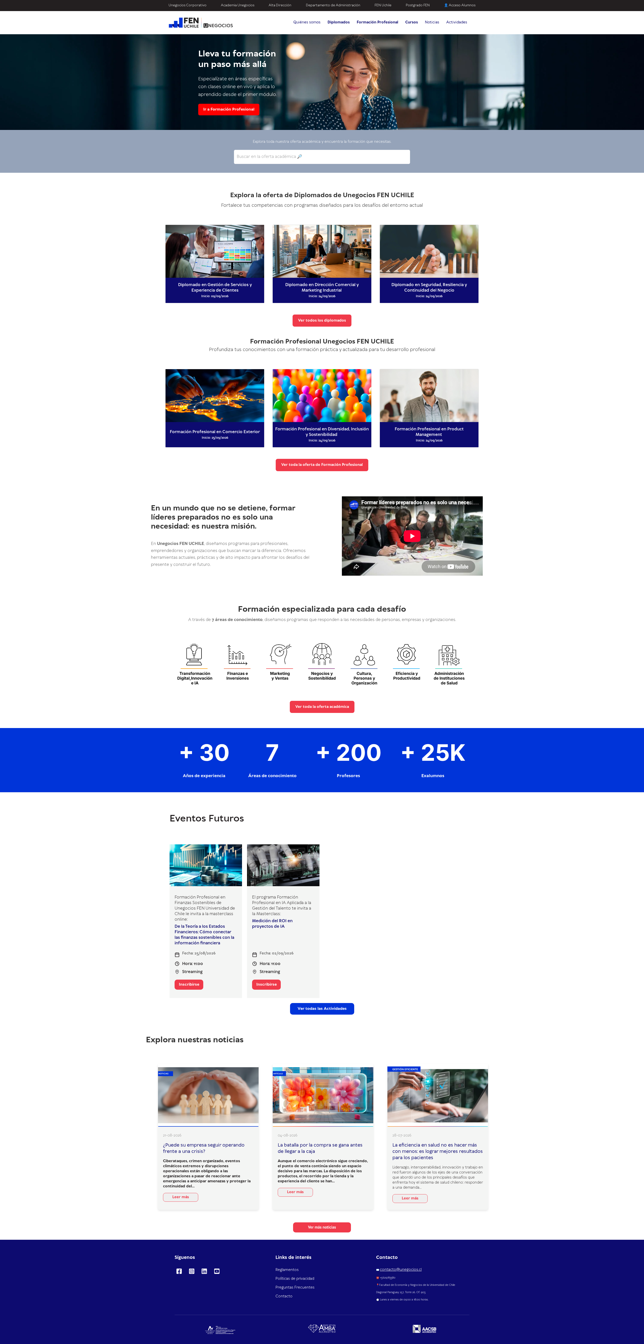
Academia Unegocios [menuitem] (237, 5)
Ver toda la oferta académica (322, 706)
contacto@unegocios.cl (401, 1269)
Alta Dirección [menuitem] (280, 5)
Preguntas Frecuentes (294, 1287)
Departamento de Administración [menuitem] (333, 5)
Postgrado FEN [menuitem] (418, 5)
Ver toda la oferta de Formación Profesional (322, 464)
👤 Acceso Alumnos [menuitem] (459, 5)
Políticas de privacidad (294, 1278)
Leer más (180, 1197)
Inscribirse (189, 984)
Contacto (284, 1296)
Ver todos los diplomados (322, 320)
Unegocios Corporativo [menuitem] (188, 5)
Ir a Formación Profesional (228, 109)
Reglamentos (287, 1269)
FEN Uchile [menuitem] (383, 5)
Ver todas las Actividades (322, 1008)
